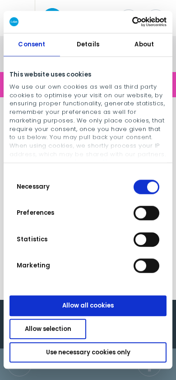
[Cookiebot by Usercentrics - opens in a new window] (127, 22)
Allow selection (48, 329)
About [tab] (144, 44)
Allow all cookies (88, 306)
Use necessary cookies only (88, 352)
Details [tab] (88, 44)
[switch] (146, 213)
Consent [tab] (31, 44)
